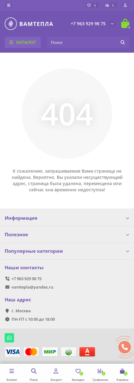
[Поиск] (123, 42)
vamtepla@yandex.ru (32, 287)
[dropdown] (9, 5)
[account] (125, 5)
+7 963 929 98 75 (88, 23)
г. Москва (21, 311)
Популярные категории (34, 251)
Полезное (16, 234)
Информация (21, 218)
